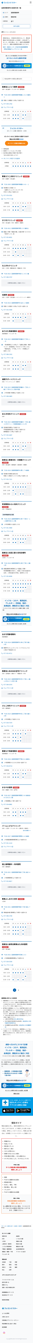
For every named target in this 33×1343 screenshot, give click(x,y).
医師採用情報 (5, 1300)
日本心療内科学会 (18, 1019)
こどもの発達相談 (7, 1246)
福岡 (16, 1267)
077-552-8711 (8, 653)
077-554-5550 (8, 962)
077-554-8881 (8, 804)
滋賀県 (15, 1226)
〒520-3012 (16, 228)
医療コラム (5, 1285)
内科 (3, 1239)
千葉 (10, 1262)
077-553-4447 (8, 435)
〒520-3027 (16, 836)
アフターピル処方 (21, 1251)
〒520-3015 (17, 388)
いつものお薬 (19, 1239)
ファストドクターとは (8, 1280)
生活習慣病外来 (20, 1249)
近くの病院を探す (9, 1226)
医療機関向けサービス (8, 1292)
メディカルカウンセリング (9, 1275)
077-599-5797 (8, 277)
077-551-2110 (8, 843)
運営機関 (4, 1327)
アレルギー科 (5, 1254)
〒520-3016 (16, 470)
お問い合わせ (5, 1317)
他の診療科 (26, 830)
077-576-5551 (8, 195)
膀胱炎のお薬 (19, 1246)
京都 (16, 1262)
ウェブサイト (8, 107)
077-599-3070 (8, 685)
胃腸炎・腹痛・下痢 (7, 1251)
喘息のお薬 (19, 1244)
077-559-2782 (8, 104)
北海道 (4, 1262)
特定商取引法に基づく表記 (9, 1323)
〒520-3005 (16, 184)
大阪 (10, 1267)
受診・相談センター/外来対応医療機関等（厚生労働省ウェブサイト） (15, 48)
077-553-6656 (8, 576)
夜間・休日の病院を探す (8, 1287)
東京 (3, 1264)
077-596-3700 (8, 916)
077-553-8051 (8, 237)
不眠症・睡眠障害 (7, 1249)
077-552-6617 (8, 881)
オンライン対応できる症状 (12, 158)
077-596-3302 (8, 354)
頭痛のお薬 (19, 1241)
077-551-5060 (8, 528)
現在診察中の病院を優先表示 (13, 79)
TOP (2, 1226)
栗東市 (20, 1226)
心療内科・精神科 (7, 1244)
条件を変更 (16, 26)
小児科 (4, 1241)
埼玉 (3, 1270)
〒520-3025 (17, 680)
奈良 (16, 1264)
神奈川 (4, 1267)
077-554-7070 (8, 723)
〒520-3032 (15, 955)
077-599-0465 (8, 396)
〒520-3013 (16, 274)
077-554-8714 (8, 766)
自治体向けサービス (7, 1295)
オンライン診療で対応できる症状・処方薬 (16, 70)
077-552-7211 (8, 479)
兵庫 (10, 1270)
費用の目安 (16, 1093)
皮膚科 (18, 1236)
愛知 (10, 1264)
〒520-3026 (17, 759)
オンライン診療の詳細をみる (16, 143)
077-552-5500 (8, 310)
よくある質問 (5, 1313)
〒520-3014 (16, 303)
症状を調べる (5, 1282)
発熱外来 (4, 1236)
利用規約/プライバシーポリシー (10, 1320)
